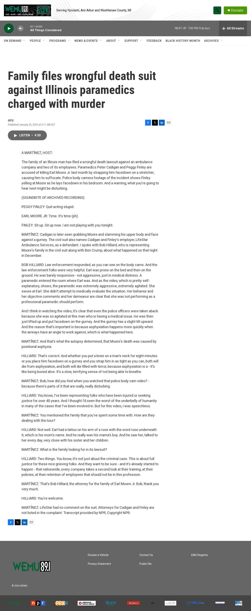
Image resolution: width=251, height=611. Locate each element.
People (35, 40)
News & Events (86, 40)
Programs (57, 40)
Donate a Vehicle (98, 555)
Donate (237, 10)
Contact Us (146, 555)
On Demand (12, 40)
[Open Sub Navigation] (24, 40)
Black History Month (183, 40)
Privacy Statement (99, 563)
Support (131, 40)
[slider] (26, 28)
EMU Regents (199, 555)
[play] (9, 28)
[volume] (20, 28)
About (111, 40)
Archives (211, 40)
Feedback (154, 40)
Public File (145, 563)
